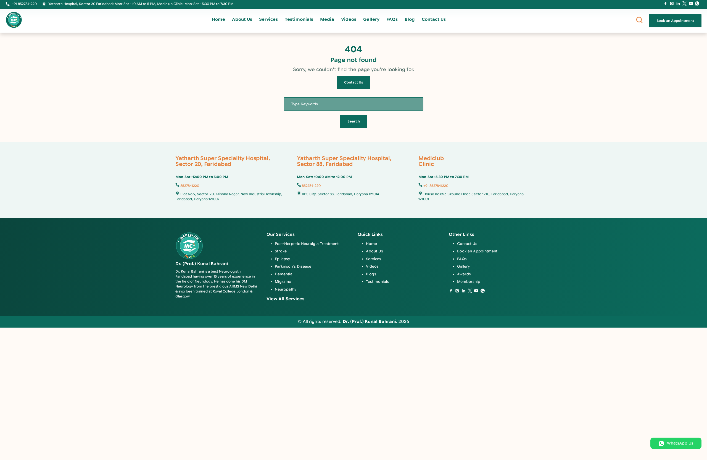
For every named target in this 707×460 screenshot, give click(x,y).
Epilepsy (282, 259)
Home (218, 19)
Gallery (371, 19)
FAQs (392, 19)
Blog (410, 19)
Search (353, 121)
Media (327, 19)
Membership (468, 281)
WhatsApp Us (680, 443)
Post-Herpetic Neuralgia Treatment (307, 243)
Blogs (371, 274)
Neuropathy (285, 289)
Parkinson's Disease (293, 266)
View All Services (285, 298)
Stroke (281, 251)
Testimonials (299, 19)
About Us (242, 19)
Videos (348, 19)
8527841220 (189, 186)
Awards (464, 274)
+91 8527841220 (435, 186)
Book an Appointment (675, 21)
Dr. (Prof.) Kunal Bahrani (369, 321)
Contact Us (434, 19)
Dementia (283, 274)
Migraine (283, 281)
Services (268, 19)
